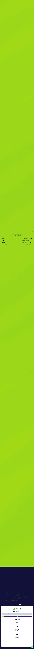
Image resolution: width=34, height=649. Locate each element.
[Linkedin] (20, 604)
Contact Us (4, 246)
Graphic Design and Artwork (27, 238)
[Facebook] (18, 604)
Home (3, 238)
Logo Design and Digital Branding (26, 240)
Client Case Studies (5, 244)
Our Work (3, 242)
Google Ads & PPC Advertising (27, 242)
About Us (3, 240)
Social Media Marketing (28, 244)
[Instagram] (19, 604)
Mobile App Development (28, 246)
